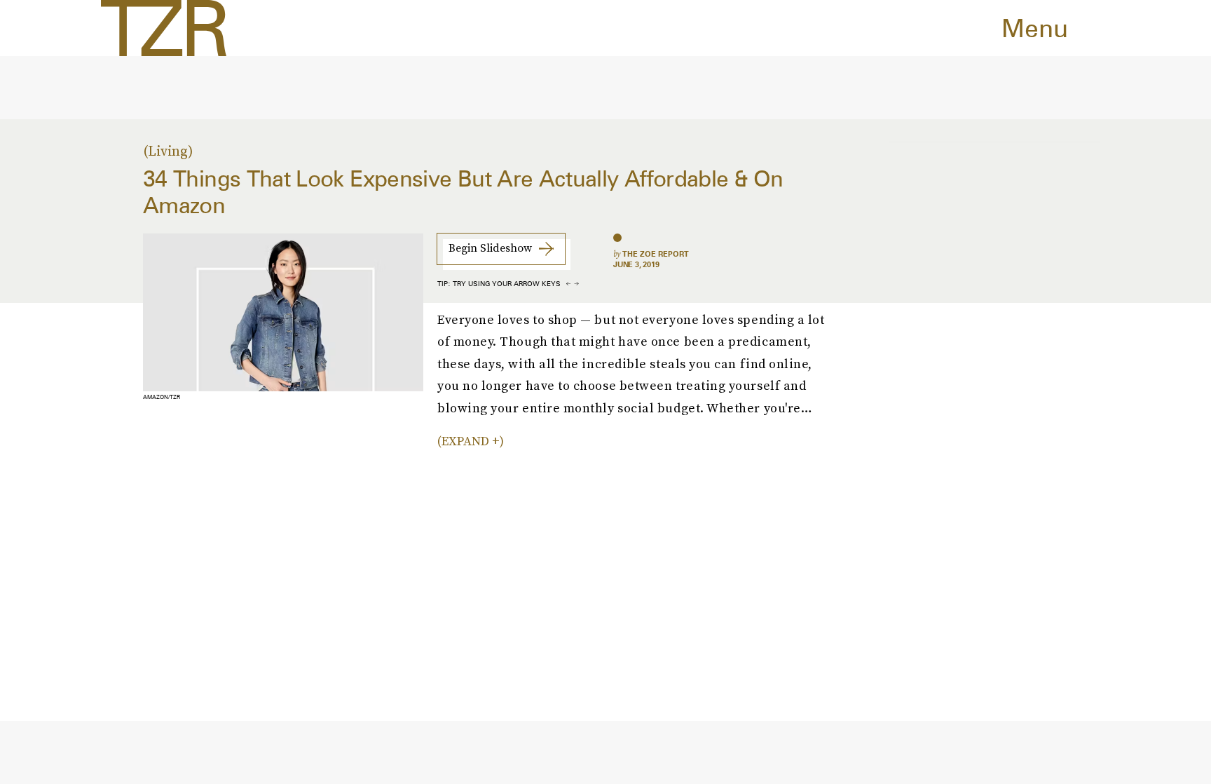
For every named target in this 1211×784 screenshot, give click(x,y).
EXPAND (465, 441)
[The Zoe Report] (163, 28)
